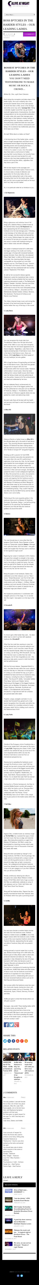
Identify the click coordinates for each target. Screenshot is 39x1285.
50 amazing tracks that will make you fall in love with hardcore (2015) (29, 1067)
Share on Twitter (11, 1024)
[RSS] (26, 1042)
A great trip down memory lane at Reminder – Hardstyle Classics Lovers (22, 1221)
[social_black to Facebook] (13, 1042)
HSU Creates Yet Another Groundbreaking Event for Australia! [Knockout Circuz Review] (23, 1210)
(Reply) (23, 1097)
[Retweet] (5, 1042)
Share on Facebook (6, 1024)
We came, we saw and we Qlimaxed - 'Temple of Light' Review (22, 1245)
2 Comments (29, 34)
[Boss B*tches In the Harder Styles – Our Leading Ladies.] (19, 62)
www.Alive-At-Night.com (22, 1272)
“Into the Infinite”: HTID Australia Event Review (22, 1199)
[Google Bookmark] (22, 1042)
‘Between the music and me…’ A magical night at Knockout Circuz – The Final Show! (22, 1233)
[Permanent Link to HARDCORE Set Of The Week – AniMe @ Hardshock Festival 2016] (8, 1060)
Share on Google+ (16, 1024)
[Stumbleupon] (17, 1042)
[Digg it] (9, 1042)
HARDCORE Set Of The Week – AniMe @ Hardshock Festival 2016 (8, 1066)
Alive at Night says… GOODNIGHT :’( (21, 1191)
